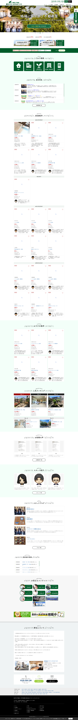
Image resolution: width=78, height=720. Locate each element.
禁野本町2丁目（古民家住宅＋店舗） (54, 409)
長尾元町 (46, 690)
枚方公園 (30, 693)
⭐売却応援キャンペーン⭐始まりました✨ (34, 95)
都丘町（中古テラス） (35, 249)
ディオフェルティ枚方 (18, 343)
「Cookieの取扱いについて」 (56, 718)
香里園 (28, 693)
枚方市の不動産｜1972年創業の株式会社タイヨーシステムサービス (26, 698)
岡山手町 (28, 690)
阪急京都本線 (34, 692)
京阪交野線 (30, 692)
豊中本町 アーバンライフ (19, 192)
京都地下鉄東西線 (45, 692)
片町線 (26, 692)
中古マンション (29, 707)
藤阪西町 (32, 690)
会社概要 (16, 707)
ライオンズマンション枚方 (19, 162)
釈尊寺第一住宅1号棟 (35, 409)
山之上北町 (36, 690)
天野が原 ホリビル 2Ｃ (52, 305)
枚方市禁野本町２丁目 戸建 (19, 409)
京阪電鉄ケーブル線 (52, 692)
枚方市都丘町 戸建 (51, 162)
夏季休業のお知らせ (30, 84)
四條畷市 (39, 689)
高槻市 (32, 689)
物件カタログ (17, 713)
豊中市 (46, 689)
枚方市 (23, 689)
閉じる (71, 718)
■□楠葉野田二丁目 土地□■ (26, 564)
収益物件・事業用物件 (30, 710)
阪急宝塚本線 (58, 692)
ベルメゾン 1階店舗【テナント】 (37, 305)
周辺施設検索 (42, 710)
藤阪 (36, 693)
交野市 (29, 689)
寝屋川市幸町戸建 (34, 370)
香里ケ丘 (23, 690)
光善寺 (34, 693)
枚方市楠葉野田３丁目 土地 (56, 421)
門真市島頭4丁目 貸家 (18, 249)
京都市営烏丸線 (39, 692)
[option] (39, 19)
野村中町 (49, 690)
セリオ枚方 (50, 249)
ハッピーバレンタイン (31, 538)
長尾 (38, 693)
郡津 (46, 693)
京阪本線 (23, 692)
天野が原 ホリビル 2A (18, 305)
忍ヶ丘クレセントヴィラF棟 (53, 370)
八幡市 (43, 689)
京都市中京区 (35, 689)
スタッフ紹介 (42, 707)
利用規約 (16, 710)
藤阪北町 (39, 690)
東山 (26, 690)
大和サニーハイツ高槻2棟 (35, 162)
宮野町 (52, 690)
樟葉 (25, 693)
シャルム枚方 (16, 222)
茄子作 (43, 690)
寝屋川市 (26, 689)
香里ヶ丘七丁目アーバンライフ (31, 421)
